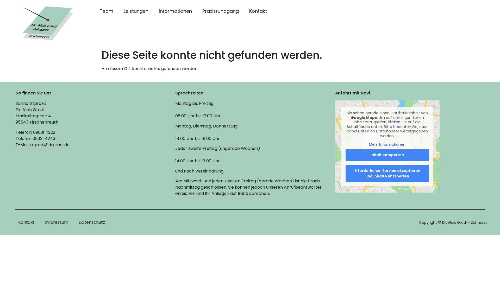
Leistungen (136, 11)
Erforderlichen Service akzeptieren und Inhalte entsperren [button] (387, 173)
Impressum (56, 222)
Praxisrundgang (220, 11)
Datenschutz (92, 222)
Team (106, 11)
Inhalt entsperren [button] (387, 154)
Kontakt (258, 11)
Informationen (175, 11)
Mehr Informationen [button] (387, 144)
